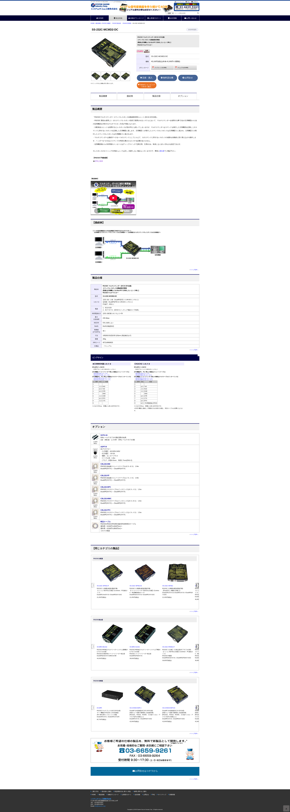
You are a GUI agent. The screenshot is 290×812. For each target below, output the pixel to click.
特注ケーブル (105, 522)
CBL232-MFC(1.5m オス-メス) (102, 378)
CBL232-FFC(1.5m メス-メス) (102, 379)
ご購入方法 (95, 791)
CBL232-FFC (105, 510)
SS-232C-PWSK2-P (168, 647)
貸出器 (162, 151)
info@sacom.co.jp (99, 806)
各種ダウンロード (137, 18)
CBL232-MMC (105, 498)
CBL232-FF (104, 475)
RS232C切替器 (127, 23)
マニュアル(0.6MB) (183, 67)
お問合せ (195, 1)
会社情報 (173, 18)
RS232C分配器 (106, 23)
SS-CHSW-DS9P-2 (135, 708)
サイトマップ (180, 1)
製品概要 (103, 96)
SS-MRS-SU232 (135, 647)
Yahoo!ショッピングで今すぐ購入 (147, 86)
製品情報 (119, 18)
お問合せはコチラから (146, 771)
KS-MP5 (99, 708)
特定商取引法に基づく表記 (123, 791)
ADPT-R (103, 447)
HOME (100, 18)
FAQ (188, 1)
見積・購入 (147, 78)
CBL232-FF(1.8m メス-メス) (101, 375)
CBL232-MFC (105, 487)
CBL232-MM (105, 464)
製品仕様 (156, 96)
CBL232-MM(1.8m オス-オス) (143, 375)
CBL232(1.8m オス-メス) (100, 373)
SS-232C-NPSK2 (167, 586)
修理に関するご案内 (140, 791)
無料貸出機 (168, 78)
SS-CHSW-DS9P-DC (168, 708)
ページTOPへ (194, 270)
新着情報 (172, 794)
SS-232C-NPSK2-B (136, 586)
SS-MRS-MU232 (102, 647)
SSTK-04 (103, 435)
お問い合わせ (191, 18)
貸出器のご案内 (106, 791)
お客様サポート (155, 18)
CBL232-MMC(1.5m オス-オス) (144, 379)
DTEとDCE (99, 161)
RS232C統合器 (116, 23)
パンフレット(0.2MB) (161, 67)
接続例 (130, 96)
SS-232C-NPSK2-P (103, 586)
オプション (183, 96)
